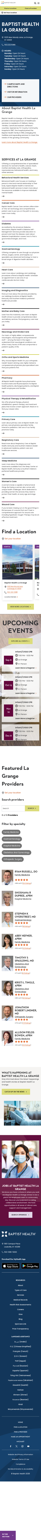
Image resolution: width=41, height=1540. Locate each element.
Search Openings (19, 1215)
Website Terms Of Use (20, 1459)
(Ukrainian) (20, 1380)
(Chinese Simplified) (20, 1346)
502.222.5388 (9, 45)
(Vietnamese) (20, 1375)
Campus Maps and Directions (16, 85)
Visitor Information (17, 92)
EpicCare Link (20, 1324)
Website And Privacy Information (20, 1454)
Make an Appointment (20, 1437)
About (20, 1285)
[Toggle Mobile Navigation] (38, 3)
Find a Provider (31, 8)
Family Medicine (11, 832)
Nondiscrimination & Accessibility (20, 1469)
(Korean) (20, 1356)
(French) (20, 1351)
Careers (20, 1309)
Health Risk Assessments (20, 1304)
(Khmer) (20, 1395)
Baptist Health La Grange (15, 583)
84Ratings (26, 973)
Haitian (20, 1390)
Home (20, 1422)
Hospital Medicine (11, 845)
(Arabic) (20, 1342)
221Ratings (26, 948)
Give (20, 1314)
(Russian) (20, 1366)
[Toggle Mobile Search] (35, 3)
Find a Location (10, 8)
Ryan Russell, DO (26, 871)
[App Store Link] (11, 1266)
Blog (20, 1319)
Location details (10, 597)
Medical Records (21, 1300)
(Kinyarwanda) (20, 1409)
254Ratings (27, 883)
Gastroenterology (11, 839)
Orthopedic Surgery (12, 859)
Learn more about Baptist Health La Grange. (20, 142)
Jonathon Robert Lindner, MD (26, 1010)
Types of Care (20, 1290)
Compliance (20, 1464)
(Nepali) (20, 1361)
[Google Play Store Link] (30, 1266)
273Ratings (27, 1023)
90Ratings (26, 998)
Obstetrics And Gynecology (16, 852)
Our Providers (14, 97)
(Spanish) (20, 1370)
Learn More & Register (25, 668)
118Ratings (26, 926)
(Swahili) (20, 1385)
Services (20, 1295)
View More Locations (19, 607)
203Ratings (26, 1045)
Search (31, 808)
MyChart (20, 1441)
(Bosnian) (20, 1399)
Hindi (20, 1404)
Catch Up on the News (14, 1092)
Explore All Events (19, 641)
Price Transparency (20, 1329)
